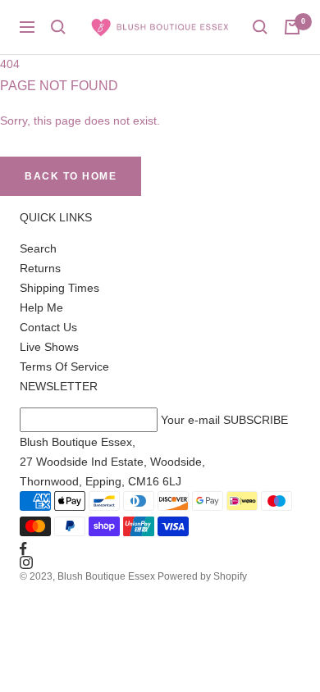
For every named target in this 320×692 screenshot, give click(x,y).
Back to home (71, 176)
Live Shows (49, 346)
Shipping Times (59, 287)
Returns (40, 268)
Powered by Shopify (202, 576)
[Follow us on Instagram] (160, 562)
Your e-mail (190, 419)
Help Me (41, 307)
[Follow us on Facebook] (160, 549)
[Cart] (292, 27)
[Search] (58, 27)
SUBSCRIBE (255, 419)
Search (38, 248)
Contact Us (48, 327)
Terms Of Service (64, 366)
